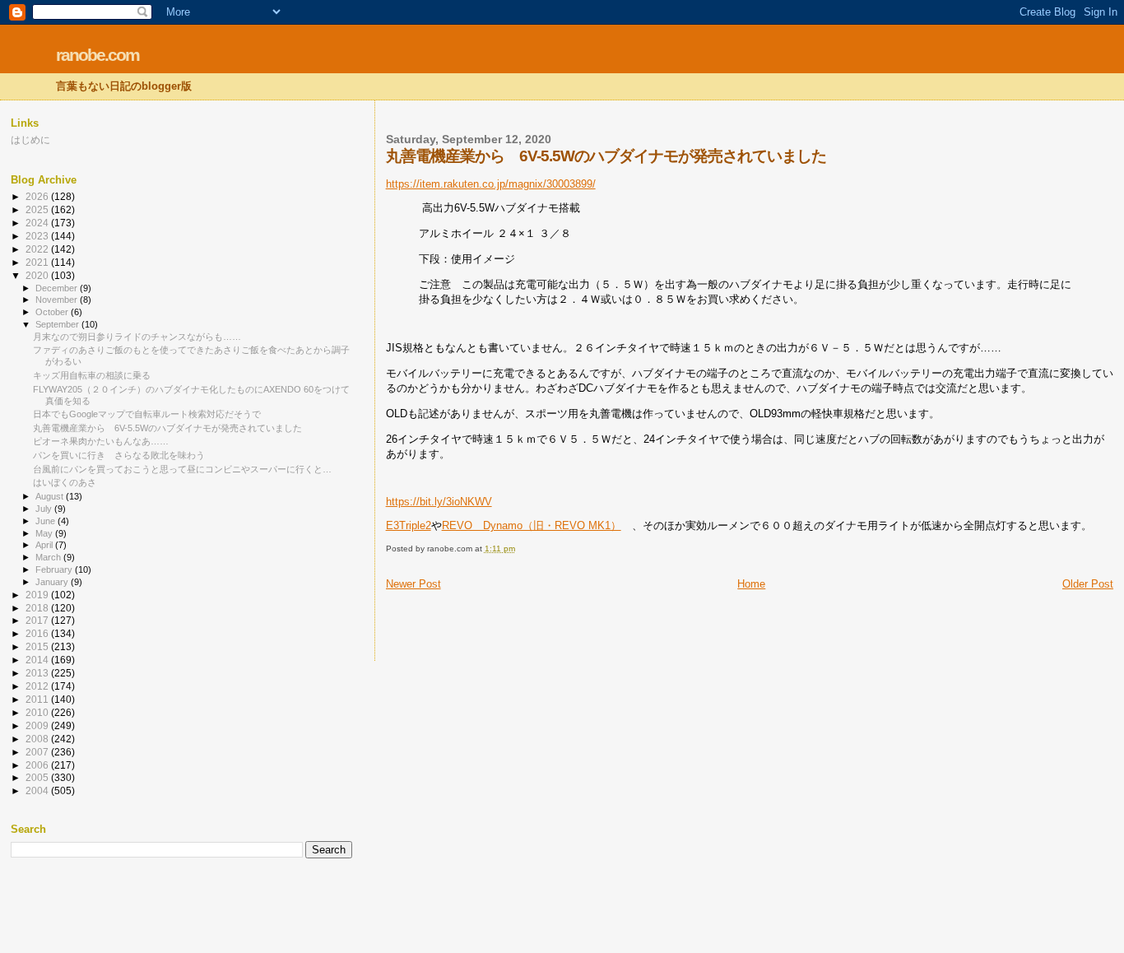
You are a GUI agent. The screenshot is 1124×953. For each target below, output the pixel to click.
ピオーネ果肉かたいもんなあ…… (101, 441)
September (58, 324)
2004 (38, 790)
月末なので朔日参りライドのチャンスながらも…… (137, 337)
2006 (38, 765)
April (45, 545)
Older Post (1087, 584)
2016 (38, 633)
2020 (38, 275)
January (53, 582)
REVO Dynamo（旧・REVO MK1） (531, 525)
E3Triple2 (408, 525)
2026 (38, 196)
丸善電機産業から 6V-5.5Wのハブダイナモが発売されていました (167, 428)
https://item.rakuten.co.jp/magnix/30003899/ (491, 184)
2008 (38, 738)
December (57, 288)
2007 (38, 751)
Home (751, 584)
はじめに (30, 139)
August (50, 496)
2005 (38, 777)
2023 (38, 235)
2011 (38, 699)
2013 (38, 672)
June (46, 521)
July (44, 509)
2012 (38, 686)
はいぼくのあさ (64, 482)
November (57, 299)
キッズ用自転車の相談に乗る (92, 375)
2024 (38, 222)
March (49, 557)
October (53, 312)
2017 (38, 620)
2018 (38, 607)
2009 (38, 725)
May (45, 533)
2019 (38, 594)
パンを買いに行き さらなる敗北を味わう (119, 455)
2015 (38, 646)
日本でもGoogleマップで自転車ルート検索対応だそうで (147, 414)
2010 (38, 712)
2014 (38, 659)
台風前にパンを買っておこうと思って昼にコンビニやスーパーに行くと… (182, 469)
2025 (38, 209)
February (55, 569)
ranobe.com (97, 54)
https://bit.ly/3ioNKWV (439, 501)
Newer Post (413, 584)
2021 (38, 262)
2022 (38, 249)
